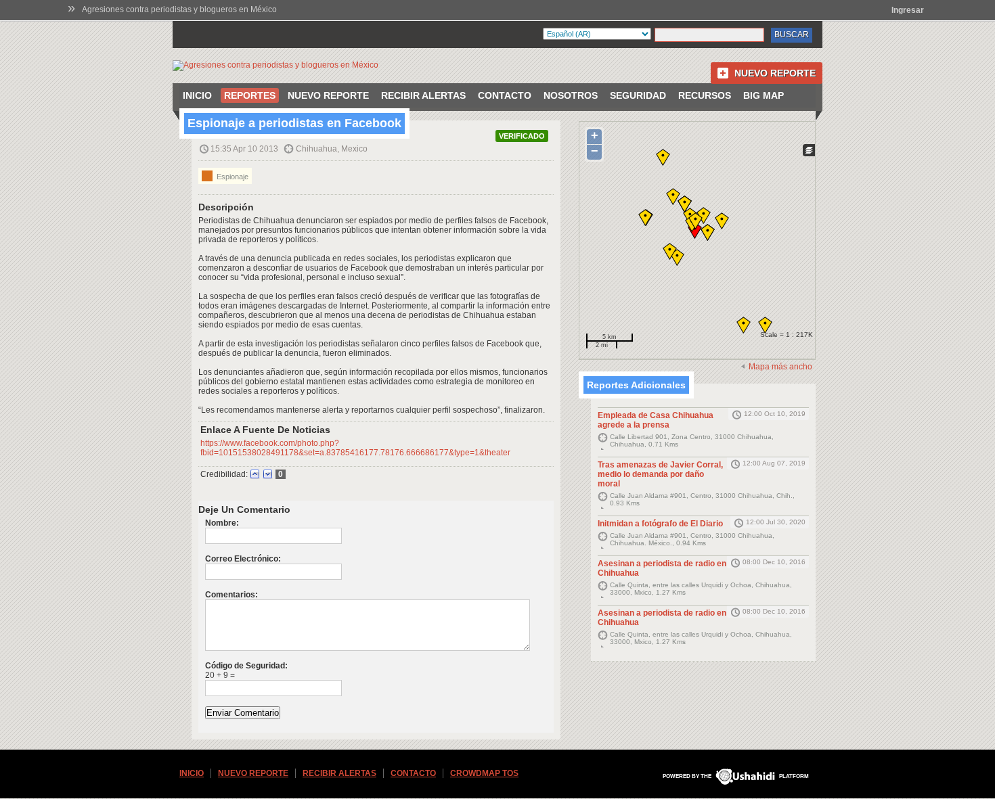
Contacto (504, 95)
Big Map (763, 95)
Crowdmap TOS (484, 773)
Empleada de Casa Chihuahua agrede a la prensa (655, 420)
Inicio (197, 95)
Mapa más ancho (780, 366)
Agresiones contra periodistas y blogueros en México (179, 9)
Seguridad (638, 95)
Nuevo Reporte (775, 73)
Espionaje (231, 177)
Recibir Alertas (423, 95)
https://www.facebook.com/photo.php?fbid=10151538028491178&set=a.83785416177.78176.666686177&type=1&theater (355, 447)
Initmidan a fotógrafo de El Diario (660, 523)
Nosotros (571, 95)
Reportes (249, 95)
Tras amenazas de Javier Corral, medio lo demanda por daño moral (660, 474)
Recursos (704, 95)
